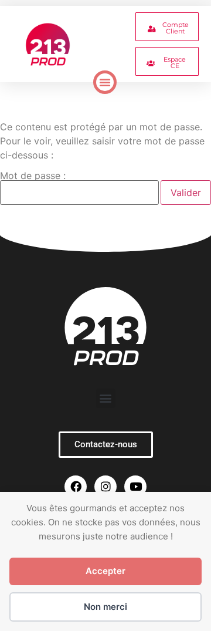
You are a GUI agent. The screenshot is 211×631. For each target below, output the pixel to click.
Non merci (105, 606)
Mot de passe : (33, 176)
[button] (105, 82)
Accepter (105, 570)
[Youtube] (135, 486)
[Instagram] (105, 486)
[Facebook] (75, 486)
